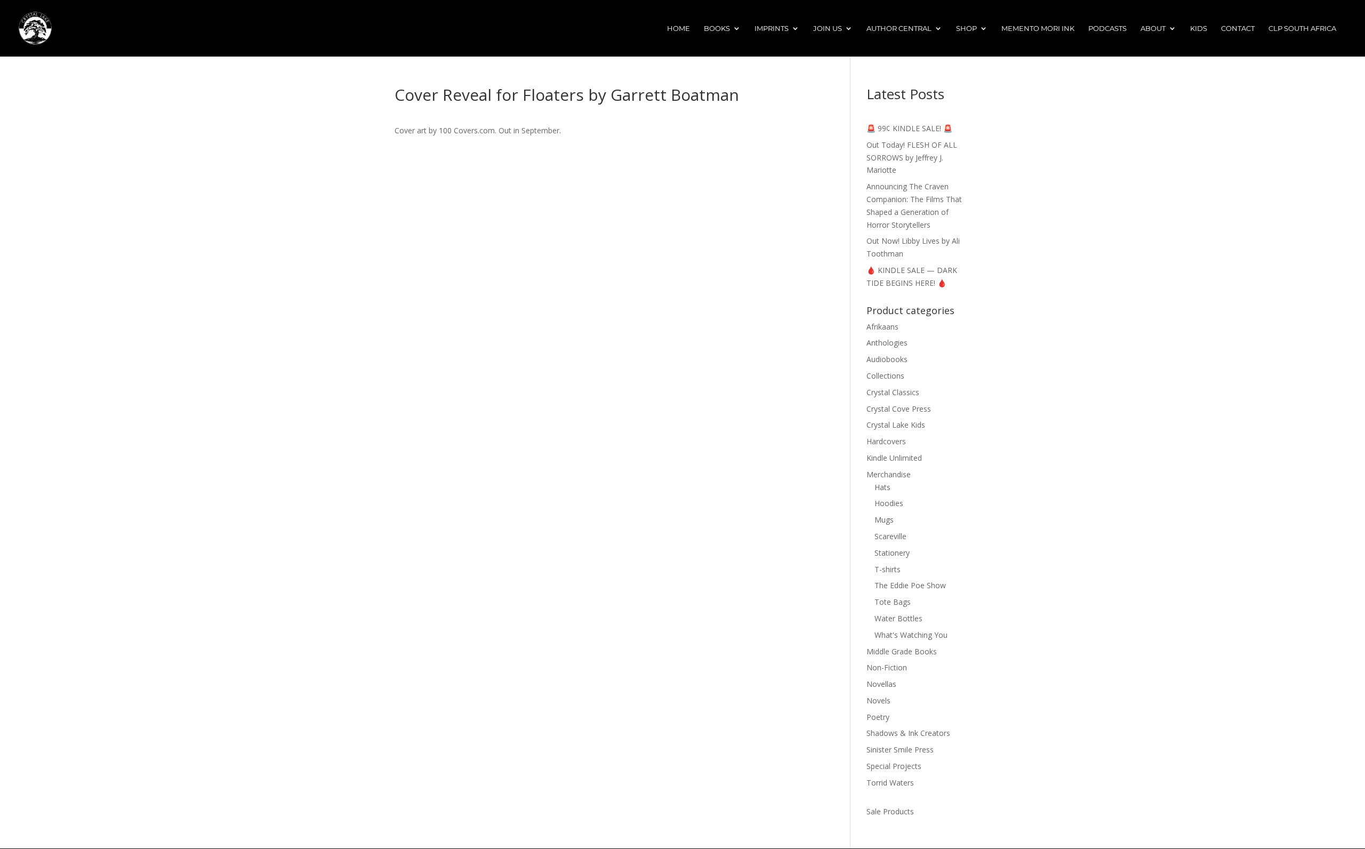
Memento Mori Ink (1037, 29)
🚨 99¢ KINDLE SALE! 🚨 (909, 128)
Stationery (892, 553)
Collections (885, 376)
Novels (878, 700)
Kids (1198, 29)
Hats (882, 487)
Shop (966, 29)
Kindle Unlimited (894, 458)
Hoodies (888, 503)
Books (717, 29)
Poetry (877, 717)
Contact (1238, 29)
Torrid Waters (890, 783)
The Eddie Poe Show (910, 585)
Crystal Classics (892, 392)
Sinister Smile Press (900, 749)
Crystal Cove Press (898, 409)
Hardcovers (886, 441)
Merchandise (888, 474)
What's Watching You (911, 635)
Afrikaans (882, 327)
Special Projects (893, 766)
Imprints (771, 29)
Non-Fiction (886, 667)
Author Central (899, 29)
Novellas (881, 684)
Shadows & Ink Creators (908, 733)
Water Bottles (898, 618)
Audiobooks (887, 359)
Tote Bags (892, 602)
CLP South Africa (1302, 29)
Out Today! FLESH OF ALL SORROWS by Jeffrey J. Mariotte (911, 157)
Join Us (827, 29)
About (1153, 29)
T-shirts (887, 569)
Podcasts (1107, 29)
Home (678, 29)
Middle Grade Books (901, 651)
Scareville (890, 536)
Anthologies (887, 343)
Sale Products (890, 811)
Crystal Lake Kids (895, 425)
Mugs (884, 520)
